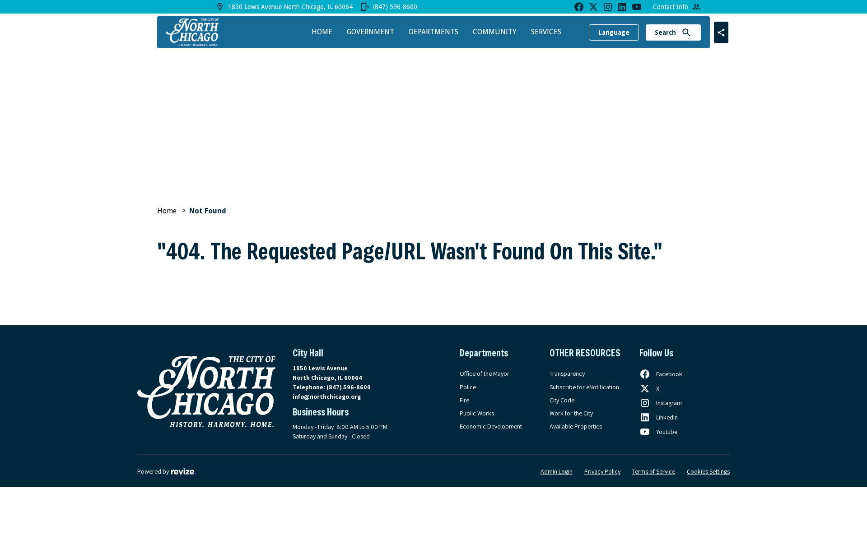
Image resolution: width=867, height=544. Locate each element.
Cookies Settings (708, 471)
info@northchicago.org (327, 396)
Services (546, 32)
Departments (433, 32)
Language (613, 32)
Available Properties (576, 426)
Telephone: (332, 387)
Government (370, 32)
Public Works (477, 413)
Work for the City (571, 413)
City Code (562, 400)
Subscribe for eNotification (584, 387)
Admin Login (557, 471)
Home (322, 32)
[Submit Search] (686, 32)
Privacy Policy (602, 471)
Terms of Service (653, 471)
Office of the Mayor (484, 373)
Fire (464, 400)
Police (468, 387)
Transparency (567, 373)
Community (495, 32)
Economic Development (491, 426)
